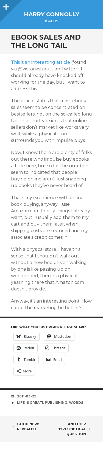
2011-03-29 (26, 396)
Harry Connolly (51, 14)
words (76, 402)
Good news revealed (28, 426)
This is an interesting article (40, 62)
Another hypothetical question (71, 429)
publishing (56, 402)
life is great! (30, 402)
